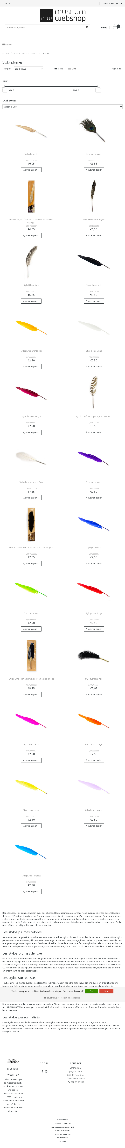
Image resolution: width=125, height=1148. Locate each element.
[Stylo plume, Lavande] (94, 786)
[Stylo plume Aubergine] (31, 393)
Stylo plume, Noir (93, 285)
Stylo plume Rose (31, 744)
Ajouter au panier (31, 169)
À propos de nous (62, 1120)
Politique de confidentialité (62, 1127)
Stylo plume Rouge (94, 613)
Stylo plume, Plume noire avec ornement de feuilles (31, 678)
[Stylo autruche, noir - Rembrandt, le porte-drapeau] (31, 524)
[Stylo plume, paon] (94, 130)
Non (106, 991)
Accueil (5, 53)
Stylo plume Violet (94, 482)
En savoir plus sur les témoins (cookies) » (63, 997)
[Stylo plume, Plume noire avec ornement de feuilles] (31, 655)
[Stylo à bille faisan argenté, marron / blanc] (94, 393)
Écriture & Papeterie (20, 53)
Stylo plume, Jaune (31, 810)
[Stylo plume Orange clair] (31, 327)
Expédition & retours (62, 1134)
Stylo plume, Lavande (93, 810)
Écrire (34, 53)
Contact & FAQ (62, 1138)
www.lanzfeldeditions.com (30, 1028)
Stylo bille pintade (31, 285)
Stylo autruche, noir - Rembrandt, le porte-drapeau (31, 547)
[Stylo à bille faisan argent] (94, 196)
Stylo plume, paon (94, 154)
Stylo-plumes (44, 53)
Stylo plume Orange (94, 744)
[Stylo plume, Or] (31, 130)
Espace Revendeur (113, 3)
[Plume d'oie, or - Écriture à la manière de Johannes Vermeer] (31, 196)
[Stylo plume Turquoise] (31, 852)
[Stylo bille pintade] (31, 262)
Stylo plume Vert (31, 613)
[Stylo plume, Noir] (94, 262)
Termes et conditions (62, 1123)
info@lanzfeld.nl (10, 1031)
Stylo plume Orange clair (31, 350)
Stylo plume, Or (31, 154)
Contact (75, 1063)
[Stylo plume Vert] (31, 590)
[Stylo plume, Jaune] (31, 786)
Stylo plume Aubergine (31, 416)
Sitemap (62, 1141)
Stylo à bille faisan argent (93, 219)
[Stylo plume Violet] (94, 458)
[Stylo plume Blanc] (94, 327)
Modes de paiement (62, 1131)
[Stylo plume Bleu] (94, 524)
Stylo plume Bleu (93, 547)
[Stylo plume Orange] (94, 721)
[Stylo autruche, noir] (94, 655)
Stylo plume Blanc (94, 350)
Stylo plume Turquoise (31, 875)
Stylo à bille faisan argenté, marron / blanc (94, 416)
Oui (91, 991)
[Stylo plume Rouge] (94, 590)
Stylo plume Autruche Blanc (31, 482)
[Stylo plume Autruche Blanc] (31, 458)
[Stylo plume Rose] (31, 721)
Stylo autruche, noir (93, 678)
